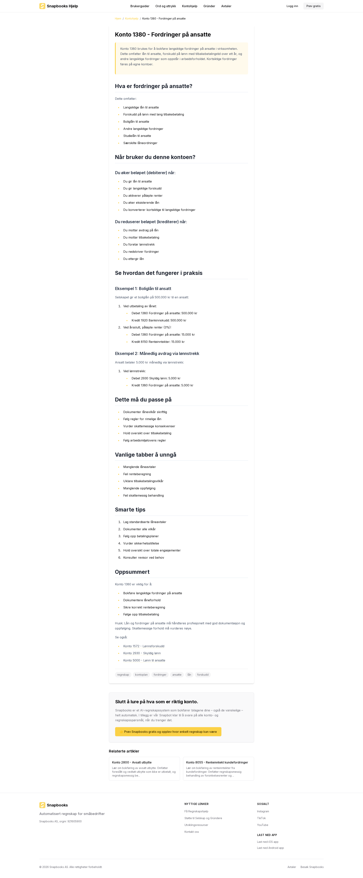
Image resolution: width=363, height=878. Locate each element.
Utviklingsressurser (196, 825)
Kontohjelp (189, 6)
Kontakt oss (192, 831)
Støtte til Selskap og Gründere (203, 818)
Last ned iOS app (267, 841)
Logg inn (292, 6)
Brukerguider (139, 6)
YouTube (262, 825)
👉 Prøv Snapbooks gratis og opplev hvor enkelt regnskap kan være (168, 732)
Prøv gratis (313, 6)
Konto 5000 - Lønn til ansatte (144, 660)
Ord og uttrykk (165, 6)
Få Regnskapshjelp (196, 811)
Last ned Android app (270, 847)
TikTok (261, 818)
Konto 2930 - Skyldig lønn (142, 653)
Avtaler (226, 6)
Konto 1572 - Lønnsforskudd (143, 646)
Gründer (209, 6)
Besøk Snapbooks (312, 867)
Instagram (263, 811)
